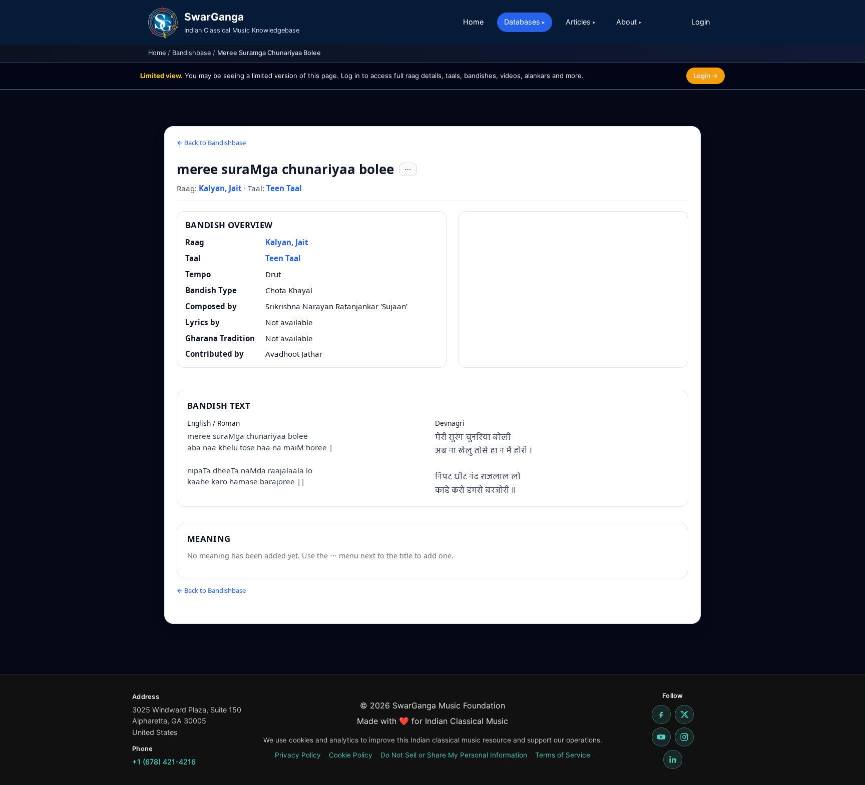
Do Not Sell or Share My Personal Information (453, 755)
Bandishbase (191, 53)
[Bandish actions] (408, 170)
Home (473, 22)
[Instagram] (684, 736)
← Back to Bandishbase (211, 142)
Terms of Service (562, 755)
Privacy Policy (298, 755)
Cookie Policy (350, 755)
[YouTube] (661, 736)
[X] (684, 714)
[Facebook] (661, 714)
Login (700, 22)
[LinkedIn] (672, 759)
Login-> (705, 76)
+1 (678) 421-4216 (164, 761)
